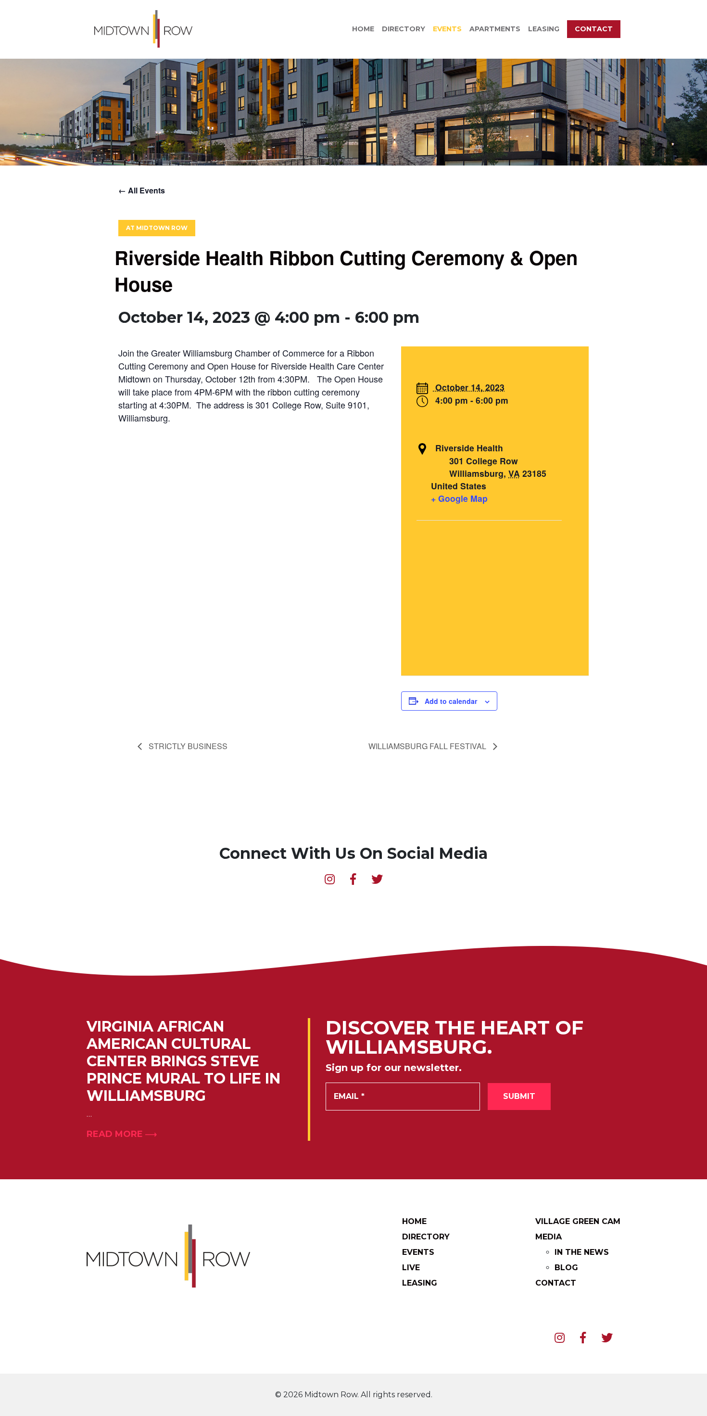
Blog (566, 1267)
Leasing (543, 29)
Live (411, 1267)
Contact (594, 29)
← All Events (141, 190)
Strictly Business (187, 746)
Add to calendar (451, 701)
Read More (116, 1134)
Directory (403, 29)
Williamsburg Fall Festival (428, 746)
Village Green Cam (577, 1221)
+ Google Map (459, 498)
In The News (582, 1252)
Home (363, 29)
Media (548, 1236)
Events (447, 29)
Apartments (494, 29)
